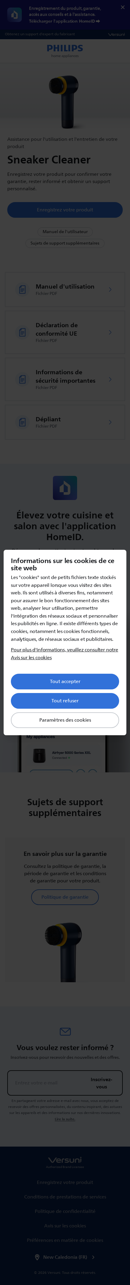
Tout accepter (65, 681)
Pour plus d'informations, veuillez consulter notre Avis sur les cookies (64, 654)
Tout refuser (65, 701)
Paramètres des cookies (65, 720)
